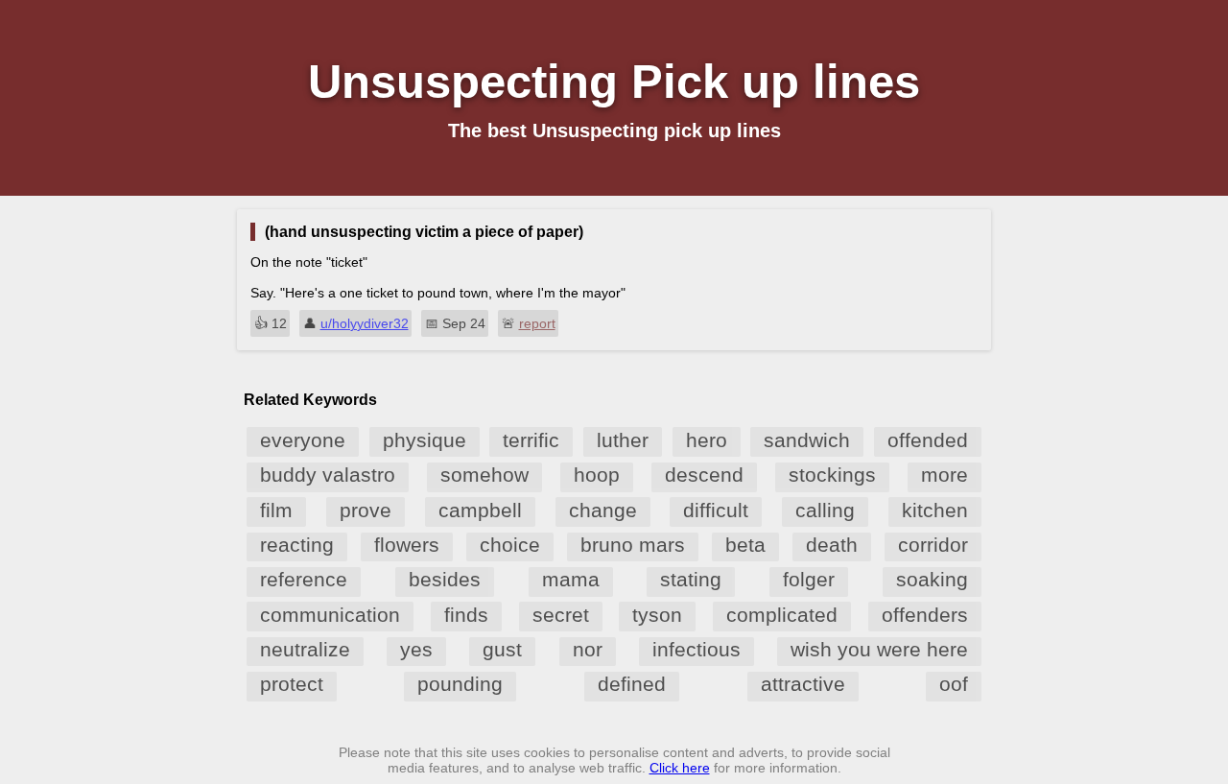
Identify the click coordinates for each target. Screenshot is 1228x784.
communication (330, 615)
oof (953, 684)
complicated (782, 615)
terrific (531, 440)
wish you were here (879, 649)
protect (291, 684)
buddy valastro (327, 474)
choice (510, 545)
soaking (932, 579)
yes (416, 649)
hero (706, 440)
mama (571, 579)
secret (560, 615)
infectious (696, 649)
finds (466, 615)
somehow (484, 474)
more (944, 474)
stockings (832, 474)
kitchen (935, 510)
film (276, 510)
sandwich (807, 440)
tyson (657, 615)
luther (623, 440)
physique (424, 440)
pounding (460, 684)
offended (927, 440)
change (603, 510)
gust (502, 649)
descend (704, 474)
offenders (925, 615)
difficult (715, 510)
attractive (803, 684)
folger (809, 579)
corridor (933, 545)
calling (825, 510)
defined (632, 684)
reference (303, 579)
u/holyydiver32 (364, 323)
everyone (302, 440)
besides (445, 579)
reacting (297, 545)
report (537, 323)
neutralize (305, 649)
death (832, 545)
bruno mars (632, 545)
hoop (597, 474)
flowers (406, 545)
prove (365, 510)
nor (587, 649)
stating (690, 579)
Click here (679, 767)
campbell (480, 510)
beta (745, 545)
